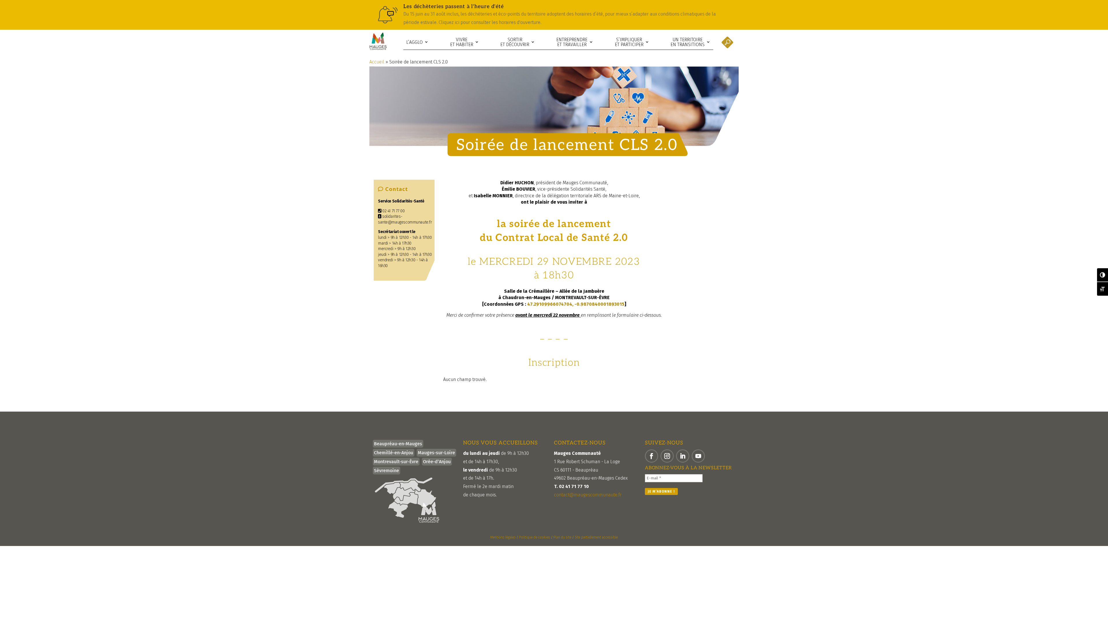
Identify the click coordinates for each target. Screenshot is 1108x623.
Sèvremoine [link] (386, 470)
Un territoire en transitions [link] (688, 42)
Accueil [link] (376, 62)
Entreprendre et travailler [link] (571, 42)
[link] (554, 15)
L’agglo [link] (414, 42)
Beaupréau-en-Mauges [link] (398, 443)
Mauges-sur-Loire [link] (436, 452)
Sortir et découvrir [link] (514, 42)
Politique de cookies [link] (534, 537)
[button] (651, 456)
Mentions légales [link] (503, 537)
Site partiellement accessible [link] (596, 537)
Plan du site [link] (562, 537)
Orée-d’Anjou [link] (437, 461)
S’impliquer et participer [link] (629, 42)
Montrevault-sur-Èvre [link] (396, 461)
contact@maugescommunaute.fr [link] (588, 495)
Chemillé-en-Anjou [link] (393, 452)
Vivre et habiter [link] (461, 42)
